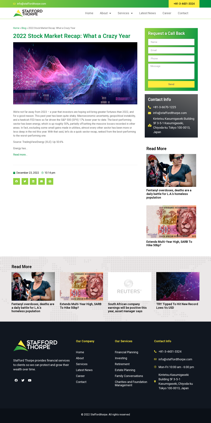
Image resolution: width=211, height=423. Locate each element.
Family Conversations (129, 376)
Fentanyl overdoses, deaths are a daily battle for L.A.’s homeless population (168, 193)
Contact (183, 13)
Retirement (122, 364)
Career (167, 13)
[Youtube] (30, 380)
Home (89, 13)
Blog (24, 28)
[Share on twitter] (25, 181)
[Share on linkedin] (33, 181)
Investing (121, 358)
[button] (184, 4)
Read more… (20, 154)
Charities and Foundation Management (131, 383)
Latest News (147, 13)
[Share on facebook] (16, 181)
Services (123, 13)
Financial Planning (126, 352)
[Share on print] (49, 181)
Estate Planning (125, 370)
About (104, 13)
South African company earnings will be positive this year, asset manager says (127, 307)
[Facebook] (16, 380)
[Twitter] (23, 380)
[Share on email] (41, 181)
